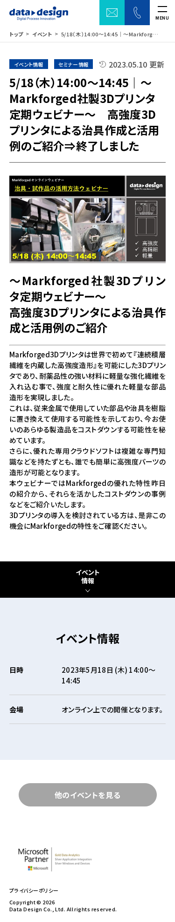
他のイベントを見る (88, 794)
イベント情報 (88, 576)
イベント (42, 34)
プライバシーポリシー (33, 890)
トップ (16, 34)
